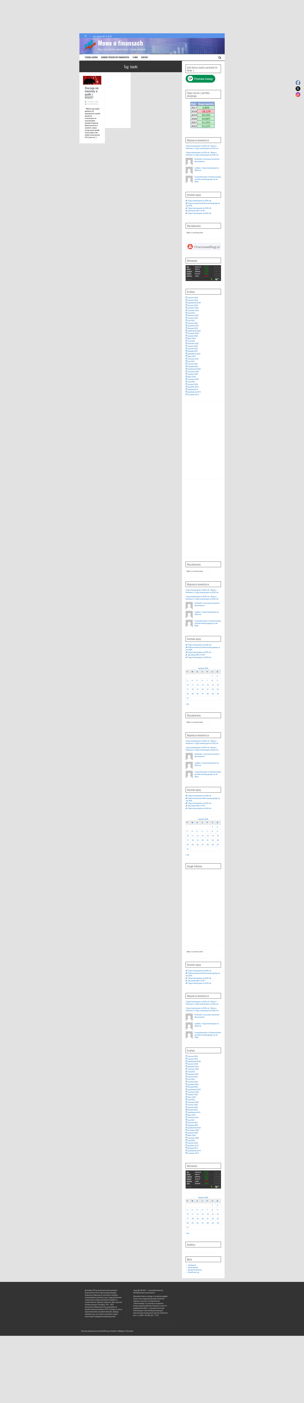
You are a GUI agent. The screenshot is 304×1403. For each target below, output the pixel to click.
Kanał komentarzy (195, 1270)
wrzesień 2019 (193, 395)
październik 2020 (194, 369)
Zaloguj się (192, 1265)
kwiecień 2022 (193, 344)
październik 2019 (194, 392)
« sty (187, 704)
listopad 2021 (193, 351)
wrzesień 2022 (193, 333)
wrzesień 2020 (193, 372)
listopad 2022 (193, 328)
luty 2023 (191, 321)
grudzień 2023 (193, 308)
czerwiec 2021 (193, 359)
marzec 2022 (193, 346)
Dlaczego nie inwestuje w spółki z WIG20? (92, 92)
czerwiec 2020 (193, 379)
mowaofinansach (92, 104)
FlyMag (120, 1331)
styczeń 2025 (193, 300)
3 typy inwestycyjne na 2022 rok (206, 148)
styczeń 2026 (193, 298)
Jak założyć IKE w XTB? (196, 211)
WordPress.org (193, 1272)
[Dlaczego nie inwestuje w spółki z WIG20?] (92, 80)
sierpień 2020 (193, 374)
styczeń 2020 (193, 384)
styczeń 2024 (193, 305)
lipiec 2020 (192, 377)
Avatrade (198, 159)
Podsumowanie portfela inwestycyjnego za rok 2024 (208, 179)
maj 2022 (191, 341)
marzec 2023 (193, 318)
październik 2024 (194, 303)
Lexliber (197, 168)
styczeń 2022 (193, 349)
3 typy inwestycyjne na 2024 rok (106, 35)
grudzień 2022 (193, 326)
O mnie (135, 57)
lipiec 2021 (192, 356)
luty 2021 (191, 361)
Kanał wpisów (193, 1267)
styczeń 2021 (193, 364)
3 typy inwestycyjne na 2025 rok (206, 155)
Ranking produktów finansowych (115, 57)
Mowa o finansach (120, 42)
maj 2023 (191, 313)
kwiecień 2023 (193, 315)
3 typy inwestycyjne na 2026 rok (199, 201)
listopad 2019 (193, 389)
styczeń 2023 (193, 323)
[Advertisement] (71, 16)
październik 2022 (194, 331)
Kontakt (144, 57)
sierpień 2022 (193, 336)
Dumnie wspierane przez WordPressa (95, 1331)
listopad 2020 (193, 366)
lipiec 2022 (192, 338)
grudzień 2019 (193, 387)
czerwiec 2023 (193, 310)
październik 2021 (194, 354)
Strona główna (91, 57)
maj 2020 (191, 382)
